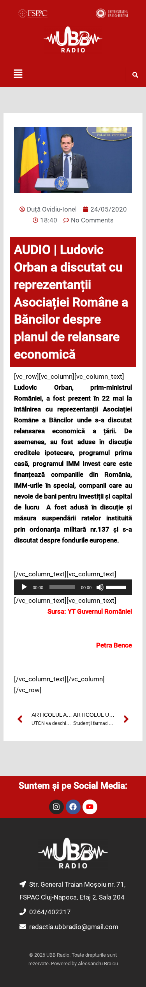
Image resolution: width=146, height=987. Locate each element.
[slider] (117, 586)
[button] (18, 74)
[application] (73, 587)
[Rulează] (24, 587)
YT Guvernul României (100, 611)
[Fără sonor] (100, 587)
